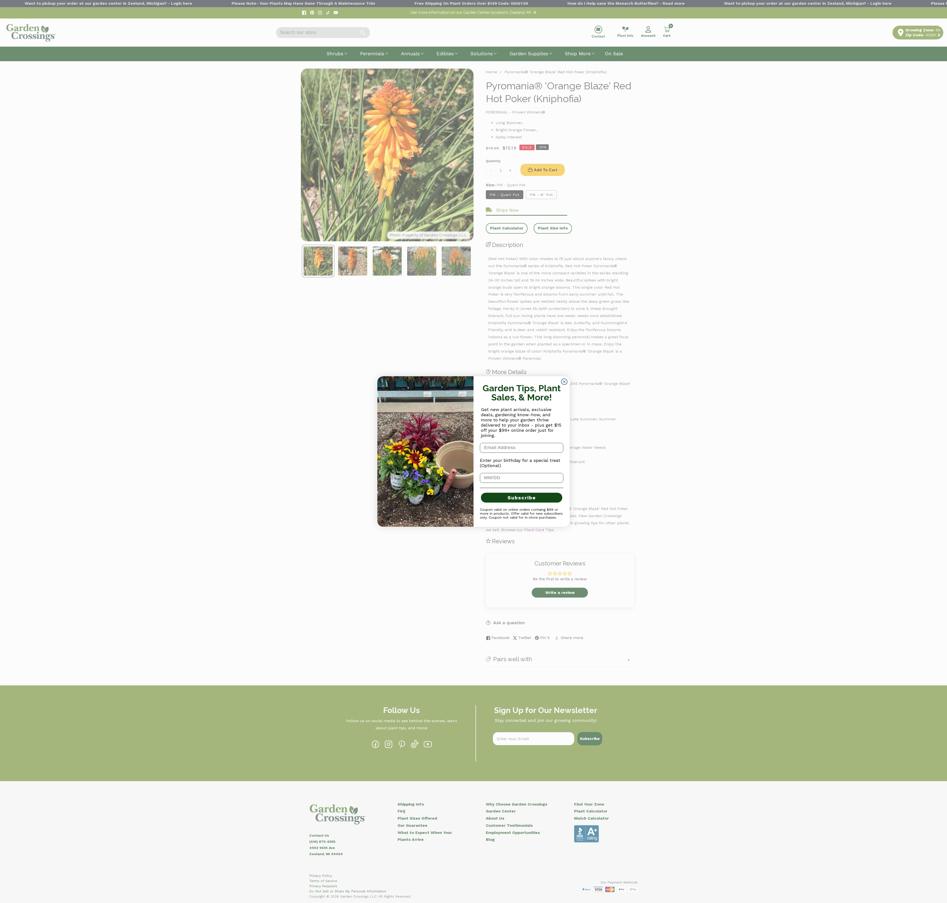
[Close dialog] (564, 382)
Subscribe (522, 498)
